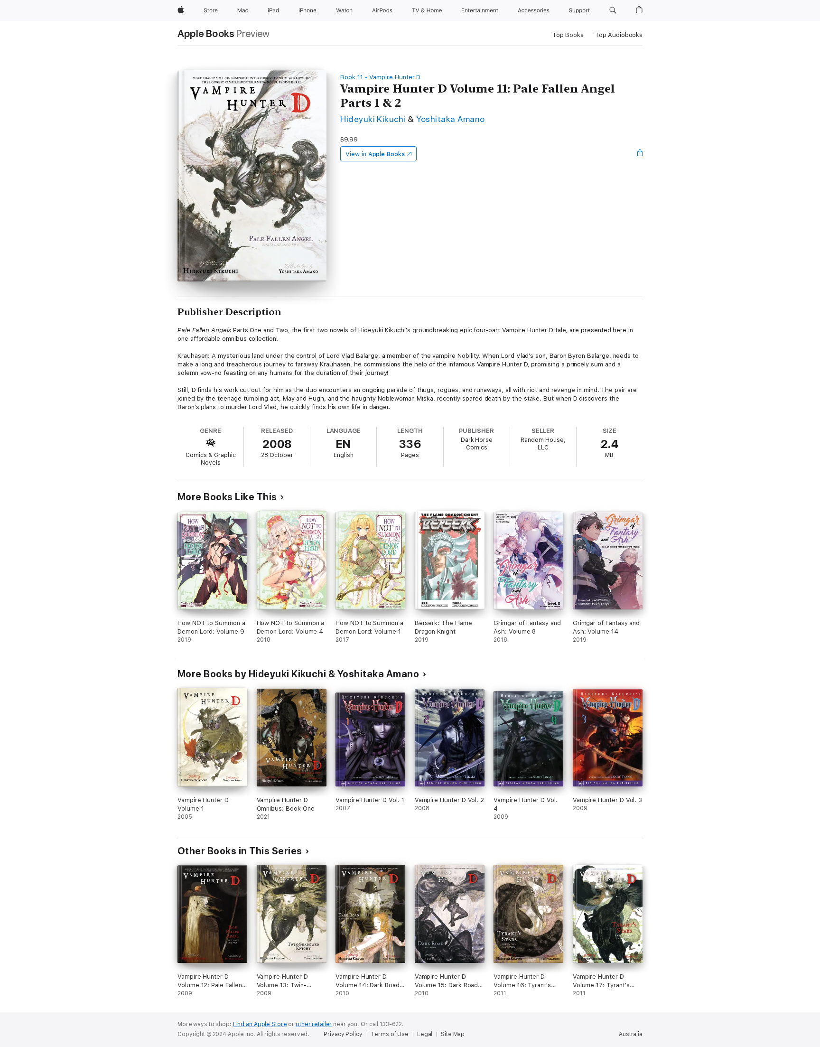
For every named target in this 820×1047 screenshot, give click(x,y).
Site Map (453, 1034)
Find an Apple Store (260, 1024)
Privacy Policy (343, 1034)
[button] (613, 10)
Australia (631, 1034)
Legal (424, 1034)
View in (375, 154)
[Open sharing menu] (640, 154)
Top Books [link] (568, 34)
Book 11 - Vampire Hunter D (380, 77)
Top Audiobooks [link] (619, 34)
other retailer (314, 1024)
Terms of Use (390, 1034)
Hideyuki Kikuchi (373, 119)
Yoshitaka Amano (450, 119)
